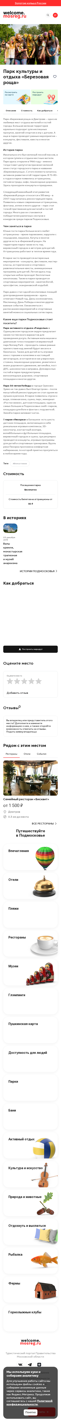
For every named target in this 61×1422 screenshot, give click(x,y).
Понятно (30, 1412)
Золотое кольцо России (30, 3)
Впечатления (18, 851)
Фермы (14, 1283)
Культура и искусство (25, 1168)
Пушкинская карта (23, 1024)
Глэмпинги (16, 995)
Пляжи (13, 908)
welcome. (30, 1342)
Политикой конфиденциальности (30, 1402)
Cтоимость (26, 110)
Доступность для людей (27, 1053)
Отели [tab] (27, 754)
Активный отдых (21, 1139)
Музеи (13, 966)
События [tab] (41, 754)
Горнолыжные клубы (24, 1312)
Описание (11, 110)
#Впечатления (20, 463)
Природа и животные (24, 1197)
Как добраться (44, 110)
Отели (13, 880)
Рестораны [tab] (11, 754)
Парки (13, 1081)
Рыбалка (15, 1254)
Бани (12, 1110)
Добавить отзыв (17, 692)
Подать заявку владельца (21, 731)
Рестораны (17, 937)
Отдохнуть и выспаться (27, 1226)
